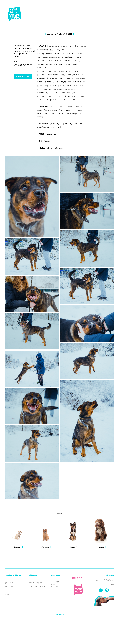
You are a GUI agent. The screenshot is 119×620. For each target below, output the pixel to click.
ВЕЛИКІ (8, 594)
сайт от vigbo (59, 614)
